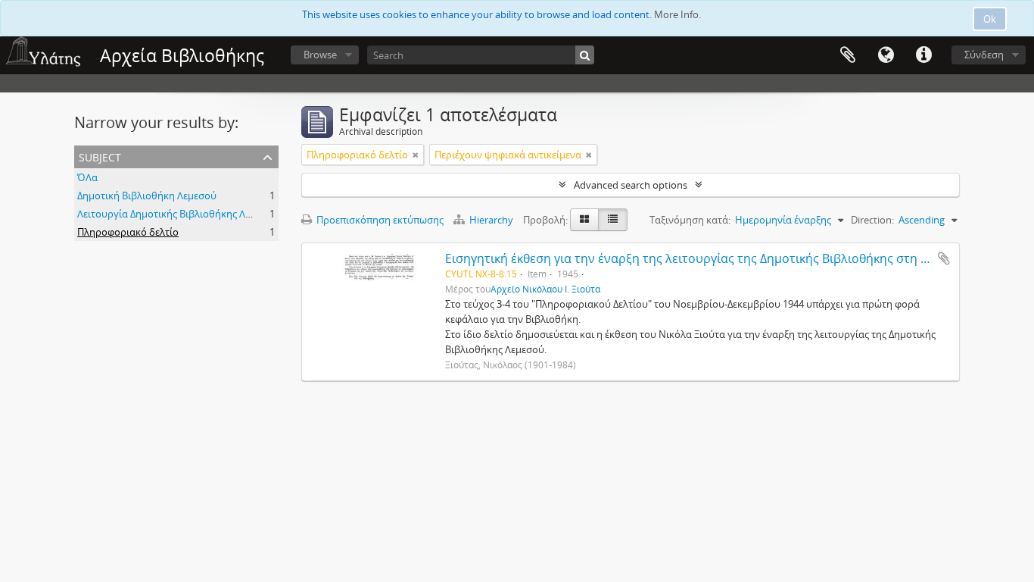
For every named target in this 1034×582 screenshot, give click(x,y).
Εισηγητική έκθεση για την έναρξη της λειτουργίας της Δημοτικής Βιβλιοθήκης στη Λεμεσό (704, 258)
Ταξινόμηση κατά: (689, 220)
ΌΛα (87, 177)
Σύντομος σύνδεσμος (923, 55)
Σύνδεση (984, 54)
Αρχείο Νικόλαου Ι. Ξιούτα (545, 289)
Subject (100, 156)
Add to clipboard (943, 258)
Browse (320, 54)
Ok (989, 19)
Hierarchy (491, 220)
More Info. (677, 14)
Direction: (872, 220)
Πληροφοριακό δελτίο (128, 232)
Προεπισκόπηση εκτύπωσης (379, 220)
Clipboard (848, 55)
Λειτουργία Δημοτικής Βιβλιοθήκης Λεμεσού (178, 214)
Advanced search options (630, 185)
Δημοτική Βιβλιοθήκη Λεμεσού (146, 195)
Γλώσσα (886, 55)
